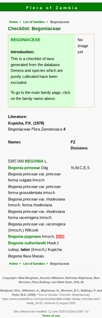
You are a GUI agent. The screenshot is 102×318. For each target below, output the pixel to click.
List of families (34, 22)
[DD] (60, 236)
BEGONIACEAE (25, 39)
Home (13, 22)
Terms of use (51, 315)
